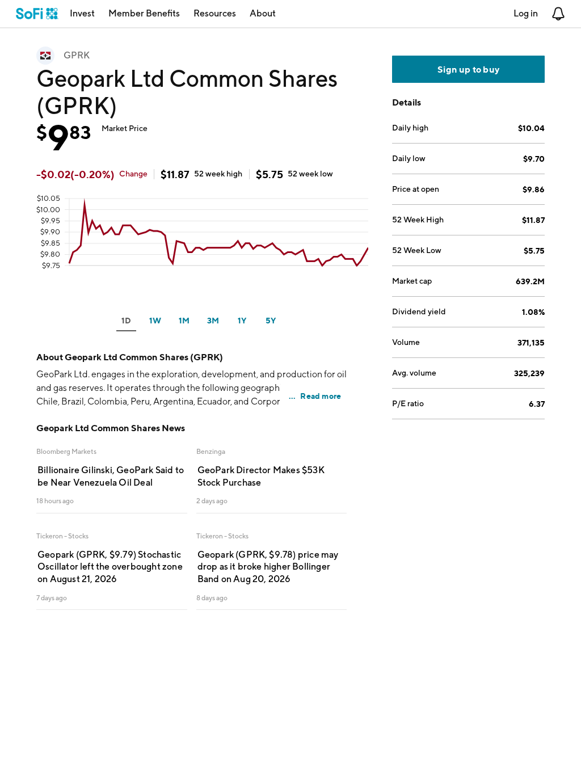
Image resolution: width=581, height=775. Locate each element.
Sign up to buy (468, 69)
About (263, 13)
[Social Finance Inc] (37, 14)
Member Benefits (144, 13)
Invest (82, 13)
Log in (525, 13)
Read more (320, 396)
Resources (214, 13)
